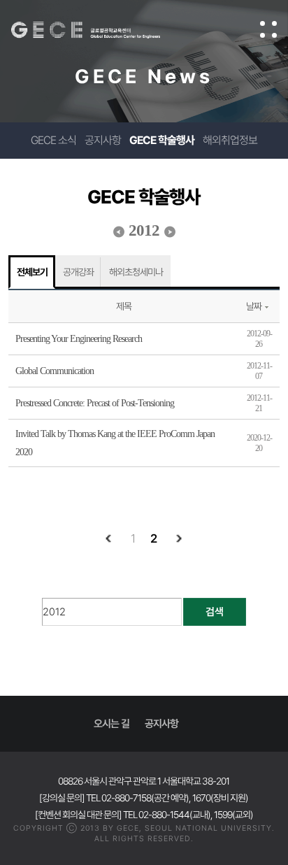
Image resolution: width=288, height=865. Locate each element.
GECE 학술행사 (161, 140)
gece (99, 30)
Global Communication (54, 371)
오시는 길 (111, 723)
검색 (215, 612)
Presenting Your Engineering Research (78, 339)
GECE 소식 (53, 140)
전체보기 (32, 272)
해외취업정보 (230, 140)
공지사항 (103, 140)
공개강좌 (78, 272)
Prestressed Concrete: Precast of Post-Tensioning (94, 403)
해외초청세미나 (136, 272)
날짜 (253, 306)
